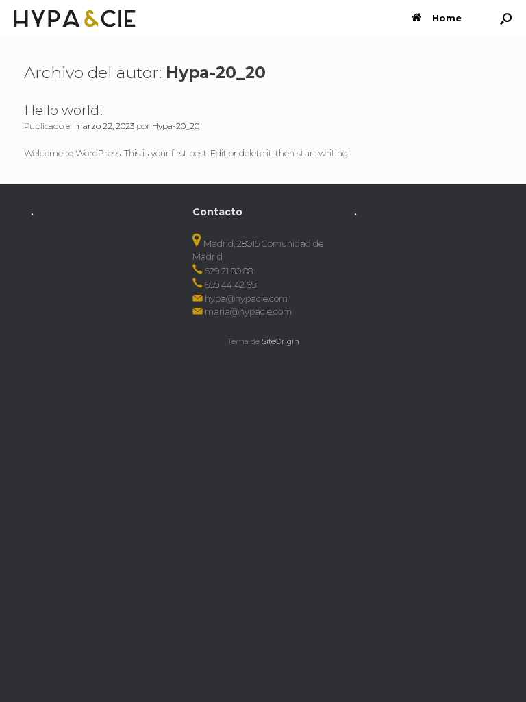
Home (447, 17)
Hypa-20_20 (216, 72)
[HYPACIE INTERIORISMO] (75, 18)
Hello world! (63, 110)
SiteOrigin (280, 341)
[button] (506, 18)
